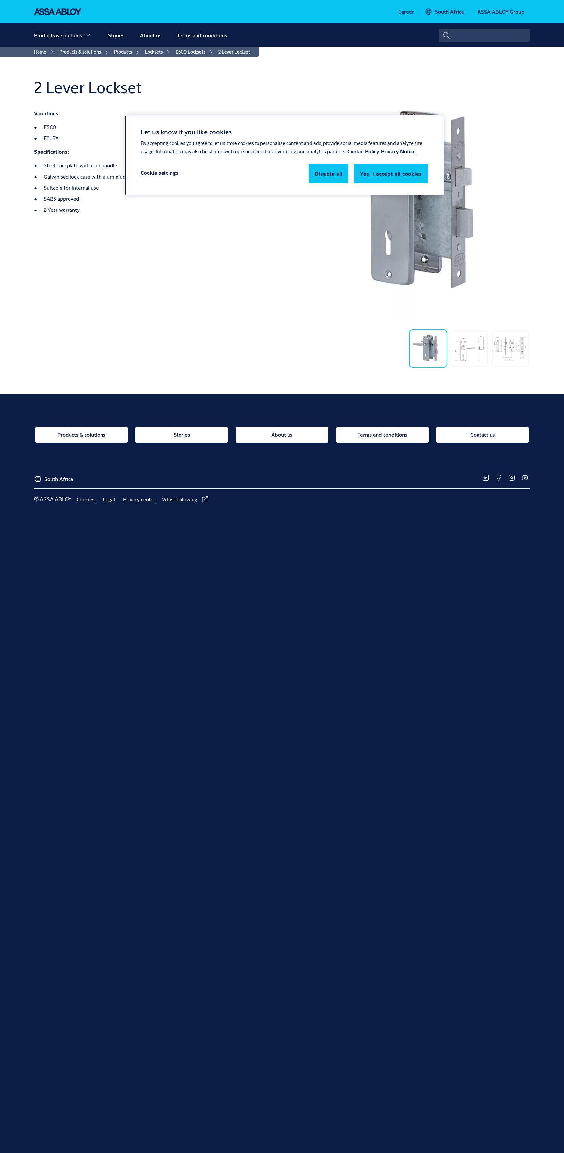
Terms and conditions (202, 35)
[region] (284, 155)
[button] (88, 35)
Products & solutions (58, 35)
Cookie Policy (363, 151)
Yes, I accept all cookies (391, 173)
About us (150, 35)
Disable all (328, 173)
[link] (406, 11)
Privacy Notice (398, 151)
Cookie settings (160, 173)
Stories (116, 35)
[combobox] (484, 35)
